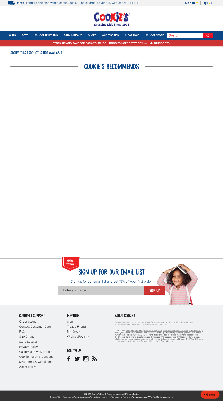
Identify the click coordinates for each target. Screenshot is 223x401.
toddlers (158, 335)
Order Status (27, 321)
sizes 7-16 (159, 337)
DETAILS (157, 3)
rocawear (172, 339)
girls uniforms (129, 341)
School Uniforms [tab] (46, 35)
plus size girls (149, 331)
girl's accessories (171, 331)
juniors (159, 331)
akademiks (190, 337)
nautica (137, 339)
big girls (139, 331)
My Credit (73, 331)
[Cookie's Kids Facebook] (68, 360)
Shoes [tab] (92, 35)
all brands (181, 339)
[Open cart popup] (213, 3)
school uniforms (161, 322)
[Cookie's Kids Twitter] (77, 360)
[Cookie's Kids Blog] (94, 360)
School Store (154, 35)
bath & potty (162, 333)
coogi (122, 339)
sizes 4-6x (150, 337)
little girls (130, 331)
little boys (183, 331)
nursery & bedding (123, 335)
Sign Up (154, 291)
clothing (171, 333)
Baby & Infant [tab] (73, 35)
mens (183, 335)
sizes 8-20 (176, 335)
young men (125, 333)
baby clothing (187, 322)
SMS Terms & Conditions (35, 361)
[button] (18, 35)
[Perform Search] (208, 35)
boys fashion (141, 341)
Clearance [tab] (132, 35)
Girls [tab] (12, 35)
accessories (192, 335)
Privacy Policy (28, 346)
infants (151, 335)
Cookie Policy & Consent (36, 356)
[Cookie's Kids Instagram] (86, 360)
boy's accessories (138, 333)
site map (169, 341)
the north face (161, 339)
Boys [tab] (25, 35)
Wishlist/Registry (78, 336)
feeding (179, 333)
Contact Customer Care (35, 326)
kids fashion (174, 322)
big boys (193, 331)
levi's (142, 339)
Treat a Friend (76, 326)
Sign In (190, 3)
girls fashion (153, 341)
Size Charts (26, 336)
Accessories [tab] (110, 35)
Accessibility (27, 367)
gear (185, 333)
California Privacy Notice (35, 351)
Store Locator (28, 341)
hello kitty (150, 339)
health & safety (194, 333)
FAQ (22, 331)
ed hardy (129, 339)
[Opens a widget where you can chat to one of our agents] (210, 395)
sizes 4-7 (166, 335)
